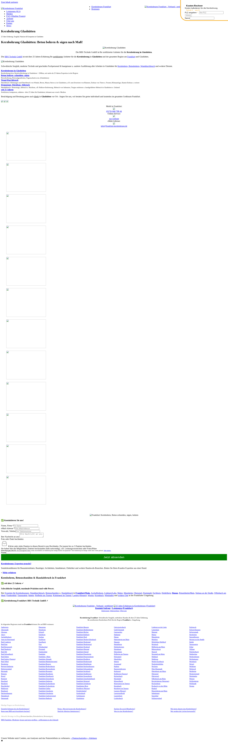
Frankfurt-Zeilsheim (83, 684)
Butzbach (4, 691)
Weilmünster (193, 659)
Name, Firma (7, 525)
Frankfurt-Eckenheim (46, 679)
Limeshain (155, 630)
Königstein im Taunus (62, 595)
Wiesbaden (109, 595)
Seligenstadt (193, 632)
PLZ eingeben (191, 12)
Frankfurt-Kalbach (82, 635)
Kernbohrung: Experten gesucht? (16, 563)
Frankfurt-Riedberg (83, 659)
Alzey (3, 635)
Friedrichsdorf (81, 691)
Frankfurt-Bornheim (46, 674)
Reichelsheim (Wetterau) (160, 681)
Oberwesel (155, 676)
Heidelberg (166, 593)
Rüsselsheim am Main (159, 691)
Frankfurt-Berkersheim (47, 666)
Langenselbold (119, 693)
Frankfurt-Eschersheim (47, 684)
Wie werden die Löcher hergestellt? (183, 711)
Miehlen (155, 639)
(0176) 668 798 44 (114, 111)
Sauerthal (155, 696)
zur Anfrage (114, 119)
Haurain (117, 642)
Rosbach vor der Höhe (159, 686)
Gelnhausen (80, 696)
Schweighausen (194, 630)
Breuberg (4, 684)
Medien (9, 14)
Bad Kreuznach (6, 647)
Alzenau (4, 632)
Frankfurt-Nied (81, 637)
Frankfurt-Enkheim (45, 681)
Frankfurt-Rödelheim (83, 664)
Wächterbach (194, 652)
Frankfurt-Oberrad (82, 649)
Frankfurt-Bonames (45, 671)
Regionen (95, 9)
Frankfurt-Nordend (83, 647)
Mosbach (155, 644)
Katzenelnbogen (120, 669)
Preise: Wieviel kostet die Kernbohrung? (72, 709)
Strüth (191, 642)
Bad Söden (5, 657)
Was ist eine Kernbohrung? (123, 711)
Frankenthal (11, 595)
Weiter (188, 15)
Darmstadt (147, 593)
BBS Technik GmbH (13, 57)
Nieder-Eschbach (158, 662)
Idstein (31, 595)
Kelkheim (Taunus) (121, 674)
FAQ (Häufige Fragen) (15, 16)
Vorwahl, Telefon (8, 531)
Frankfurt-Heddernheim (84, 630)
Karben (116, 666)
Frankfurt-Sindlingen (83, 674)
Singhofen (193, 635)
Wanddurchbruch (37, 593)
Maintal (154, 632)
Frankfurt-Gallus (44, 688)
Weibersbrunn (194, 657)
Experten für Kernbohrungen (17, 593)
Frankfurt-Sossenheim (84, 676)
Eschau (41, 637)
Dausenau (42, 627)
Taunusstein (22, 595)
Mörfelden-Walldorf (159, 642)
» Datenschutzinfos (79, 738)
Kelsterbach (118, 676)
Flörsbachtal (43, 647)
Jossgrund (117, 664)
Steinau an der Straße (204, 593)
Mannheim (128, 593)
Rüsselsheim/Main (186, 593)
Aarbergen (4, 627)
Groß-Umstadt (119, 630)
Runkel (154, 688)
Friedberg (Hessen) (83, 688)
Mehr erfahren (9, 572)
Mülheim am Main (158, 647)
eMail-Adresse (8, 528)
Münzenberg (156, 649)
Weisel (191, 664)
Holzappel (117, 657)
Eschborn (157, 593)
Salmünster (156, 693)
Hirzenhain (118, 652)
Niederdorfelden (157, 664)
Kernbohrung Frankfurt (101, 7)
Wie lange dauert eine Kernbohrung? (183, 709)
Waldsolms (193, 654)
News (8, 26)
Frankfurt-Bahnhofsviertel (48, 662)
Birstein (4, 674)
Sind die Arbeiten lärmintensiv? (69, 711)
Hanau (175, 593)
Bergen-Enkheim (7, 666)
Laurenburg (118, 696)
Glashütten (80, 698)
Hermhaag (117, 649)
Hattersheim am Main (121, 639)
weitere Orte (123, 595)
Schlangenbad (157, 698)
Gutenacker (118, 632)
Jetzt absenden (114, 557)
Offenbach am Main (159, 679)
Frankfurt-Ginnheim (46, 691)
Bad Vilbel (5, 662)
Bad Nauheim (6, 649)
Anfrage (9, 18)
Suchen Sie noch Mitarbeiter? (124, 709)
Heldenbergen (119, 647)
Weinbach (192, 662)
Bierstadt (4, 671)
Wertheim (192, 671)
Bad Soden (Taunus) (8, 659)
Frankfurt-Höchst (82, 632)
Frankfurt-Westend (83, 681)
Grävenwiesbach (120, 627)
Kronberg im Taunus (121, 688)
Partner (9, 23)
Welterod (192, 669)
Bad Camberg (6, 642)
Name (3, 552)
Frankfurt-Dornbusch (46, 676)
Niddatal (155, 657)
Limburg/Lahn (110, 593)
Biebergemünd (6, 669)
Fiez (40, 644)
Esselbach (42, 642)
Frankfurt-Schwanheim (84, 669)
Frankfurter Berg (82, 686)
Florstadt (42, 649)
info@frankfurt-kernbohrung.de (114, 126)
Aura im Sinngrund (8, 639)
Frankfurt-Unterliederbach (85, 679)
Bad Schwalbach (7, 654)
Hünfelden (118, 659)
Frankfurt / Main (44, 657)
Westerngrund (194, 674)
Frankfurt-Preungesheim (85, 657)
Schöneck (192, 627)
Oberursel (138, 593)
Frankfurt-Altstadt (45, 659)
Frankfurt (131, 57)
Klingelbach (118, 681)
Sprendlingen (194, 637)
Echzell (41, 632)
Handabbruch (67, 593)
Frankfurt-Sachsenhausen (85, 666)
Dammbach (5, 696)
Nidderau (155, 659)
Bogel (3, 676)
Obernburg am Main (159, 671)
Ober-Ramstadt (157, 669)
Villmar (192, 649)
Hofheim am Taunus (43, 595)
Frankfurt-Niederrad (83, 642)
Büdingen (4, 688)
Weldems (192, 666)
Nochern (155, 666)
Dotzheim (42, 630)
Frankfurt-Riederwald (84, 662)
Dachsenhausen (6, 693)
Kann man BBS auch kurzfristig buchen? (15, 711)
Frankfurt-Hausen (82, 627)
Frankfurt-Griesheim (46, 693)
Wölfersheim (193, 681)
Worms (91, 595)
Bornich (4, 679)
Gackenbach (80, 693)
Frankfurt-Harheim (45, 698)
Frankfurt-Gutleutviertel (47, 696)
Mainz (120, 593)
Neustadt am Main (158, 654)
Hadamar (117, 635)
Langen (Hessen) (79, 595)
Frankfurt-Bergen (45, 664)
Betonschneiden (52, 593)
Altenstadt (4, 630)
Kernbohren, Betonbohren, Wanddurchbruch (136, 66)
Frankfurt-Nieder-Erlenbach (86, 639)
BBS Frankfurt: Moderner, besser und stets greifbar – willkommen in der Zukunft (29, 720)
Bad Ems (4, 644)
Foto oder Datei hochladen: (12, 539)
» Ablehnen (92, 738)
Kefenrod (117, 671)
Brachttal (4, 681)
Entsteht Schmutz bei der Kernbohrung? (15, 709)
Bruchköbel (5, 686)
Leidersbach (118, 698)
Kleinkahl (117, 679)
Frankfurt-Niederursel (84, 644)
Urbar (191, 647)
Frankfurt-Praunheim (83, 654)
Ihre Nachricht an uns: (10, 537)
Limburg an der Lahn (159, 627)
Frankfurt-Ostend (82, 652)
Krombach (99, 595)
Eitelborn (42, 635)
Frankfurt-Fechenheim (46, 686)
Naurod (154, 652)
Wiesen (191, 679)
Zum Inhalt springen (9, 2)
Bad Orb (4, 652)
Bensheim (4, 664)
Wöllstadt (192, 684)
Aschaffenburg (97, 593)
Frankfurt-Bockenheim (47, 669)
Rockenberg (156, 684)
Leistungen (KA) (13, 11)
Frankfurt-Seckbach (83, 671)
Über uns (10, 21)
